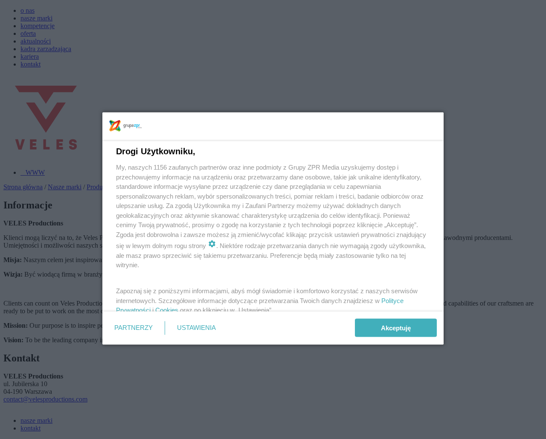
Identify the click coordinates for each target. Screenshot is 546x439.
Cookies (166, 310)
